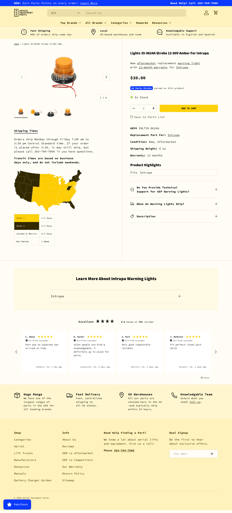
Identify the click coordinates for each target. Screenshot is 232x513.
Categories (119, 22)
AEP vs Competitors (77, 460)
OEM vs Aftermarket (77, 453)
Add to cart (188, 108)
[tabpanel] (64, 191)
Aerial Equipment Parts (35, 498)
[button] (216, 12)
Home (16, 44)
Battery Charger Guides (32, 480)
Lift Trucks (23, 453)
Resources (159, 22)
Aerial (19, 446)
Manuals (20, 473)
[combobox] (116, 13)
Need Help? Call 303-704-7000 (194, 3)
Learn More (88, 3)
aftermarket (146, 63)
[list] (64, 77)
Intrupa (182, 67)
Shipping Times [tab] (26, 130)
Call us (195, 402)
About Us (69, 439)
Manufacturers (25, 460)
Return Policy (73, 473)
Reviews (68, 446)
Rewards (142, 22)
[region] (116, 352)
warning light (189, 63)
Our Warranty (72, 466)
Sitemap (68, 480)
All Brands (94, 22)
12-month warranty (153, 67)
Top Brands (68, 22)
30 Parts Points (141, 88)
